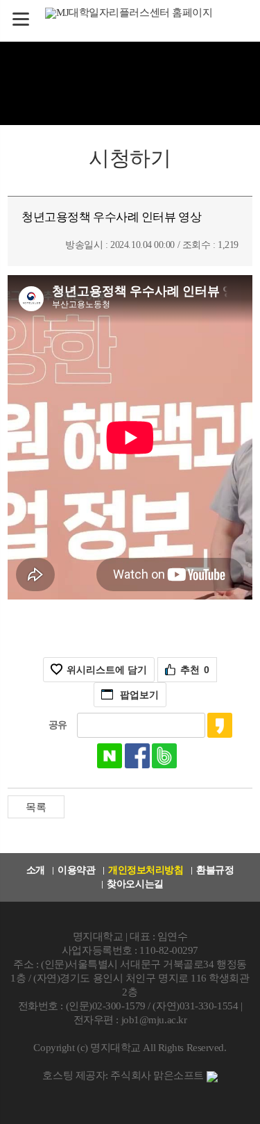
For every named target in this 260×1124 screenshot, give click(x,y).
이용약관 (76, 870)
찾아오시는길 (135, 884)
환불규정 (215, 870)
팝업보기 (139, 694)
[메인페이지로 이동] (130, 11)
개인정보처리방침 (145, 870)
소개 (35, 870)
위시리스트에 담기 (107, 669)
